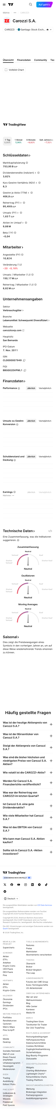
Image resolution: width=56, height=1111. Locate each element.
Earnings (7, 1002)
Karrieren (30, 1009)
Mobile (6, 1039)
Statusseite (31, 1058)
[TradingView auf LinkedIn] (32, 885)
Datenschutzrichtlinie (36, 1043)
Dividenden (8, 1005)
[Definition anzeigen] (27, 162)
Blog (28, 1003)
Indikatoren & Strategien (9, 1094)
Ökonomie (7, 999)
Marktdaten (31, 951)
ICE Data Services (44, 905)
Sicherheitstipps (33, 1052)
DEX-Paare (8, 972)
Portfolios (7, 1017)
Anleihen (7, 962)
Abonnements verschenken (39, 954)
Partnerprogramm (34, 1095)
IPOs (5, 1008)
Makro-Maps (9, 1027)
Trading (6, 1078)
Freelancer (8, 1102)
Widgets (30, 1067)
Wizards (6, 1099)
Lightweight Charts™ (35, 1073)
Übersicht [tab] (8, 60)
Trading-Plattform (34, 1080)
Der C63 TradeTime (35, 1028)
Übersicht (30, 963)
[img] (47, 29)
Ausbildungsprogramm (36, 1098)
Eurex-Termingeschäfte (37, 985)
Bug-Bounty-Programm (37, 1055)
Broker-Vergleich (33, 970)
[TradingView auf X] (5, 885)
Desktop (7, 1042)
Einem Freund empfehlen (9, 1058)
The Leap (30, 973)
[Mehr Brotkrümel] (15, 12)
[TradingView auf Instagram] (26, 885)
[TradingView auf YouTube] (19, 885)
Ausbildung (8, 1081)
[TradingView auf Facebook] (12, 885)
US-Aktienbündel (34, 988)
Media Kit (30, 1012)
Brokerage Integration (36, 1092)
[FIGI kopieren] (25, 370)
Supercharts (8, 947)
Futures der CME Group (37, 982)
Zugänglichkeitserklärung (38, 1049)
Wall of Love (8, 1054)
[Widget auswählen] (50, 531)
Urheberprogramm (11, 1063)
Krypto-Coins (9, 966)
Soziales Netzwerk (11, 1051)
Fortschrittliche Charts (36, 1077)
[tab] (31, 388)
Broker (29, 966)
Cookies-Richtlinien (35, 1046)
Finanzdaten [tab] (24, 60)
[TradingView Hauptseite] (10, 5)
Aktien (6, 956)
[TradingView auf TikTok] (46, 885)
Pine (5, 975)
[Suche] (30, 4)
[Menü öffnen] (4, 4)
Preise (29, 948)
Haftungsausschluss (35, 1039)
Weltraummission (34, 1000)
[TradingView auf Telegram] (39, 885)
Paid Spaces (9, 1105)
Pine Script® (8, 1030)
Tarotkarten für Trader (36, 1024)
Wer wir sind (31, 997)
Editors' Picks (9, 1084)
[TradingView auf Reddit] (5, 891)
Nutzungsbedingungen (37, 1036)
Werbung (30, 1089)
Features (30, 945)
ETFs (5, 959)
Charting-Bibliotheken (36, 1070)
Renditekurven (10, 1020)
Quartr (5, 928)
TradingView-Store (35, 1021)
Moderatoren (9, 1069)
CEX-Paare (8, 969)
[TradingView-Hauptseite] (14, 873)
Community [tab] (40, 60)
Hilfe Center (31, 1006)
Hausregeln (8, 1066)
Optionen (7, 1024)
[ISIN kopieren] (24, 360)
